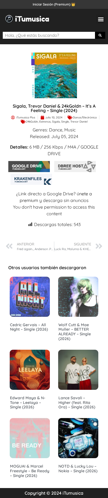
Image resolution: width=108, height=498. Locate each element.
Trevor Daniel (79, 121)
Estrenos (45, 121)
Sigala (56, 121)
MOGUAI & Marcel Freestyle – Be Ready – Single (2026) (29, 471)
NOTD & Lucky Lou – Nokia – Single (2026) (77, 468)
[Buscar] (100, 35)
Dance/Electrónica (85, 117)
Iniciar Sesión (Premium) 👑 (54, 4)
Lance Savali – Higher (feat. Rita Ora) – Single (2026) (76, 402)
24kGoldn (32, 121)
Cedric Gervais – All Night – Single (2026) (29, 327)
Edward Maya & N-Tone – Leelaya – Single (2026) (27, 402)
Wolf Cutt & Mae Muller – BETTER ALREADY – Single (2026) (74, 331)
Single (65, 121)
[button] (100, 19)
